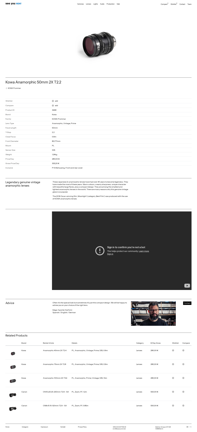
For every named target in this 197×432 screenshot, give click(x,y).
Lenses (88, 4)
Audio (102, 4)
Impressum (44, 427)
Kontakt (63, 427)
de (187, 427)
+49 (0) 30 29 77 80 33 (119, 427)
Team (189, 4)
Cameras (80, 4)
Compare (164, 4)
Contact (182, 4)
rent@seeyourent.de (119, 429)
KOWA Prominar (59, 119)
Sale (118, 4)
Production (110, 4)
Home (7, 427)
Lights (95, 4)
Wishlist (174, 4)
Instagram (25, 427)
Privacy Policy (82, 427)
